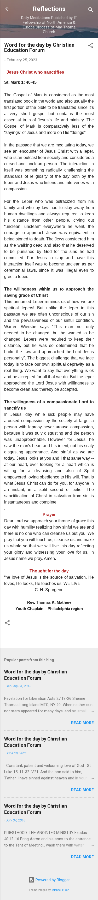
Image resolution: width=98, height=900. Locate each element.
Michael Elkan (60, 890)
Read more (82, 722)
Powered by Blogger (52, 880)
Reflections (49, 9)
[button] (91, 46)
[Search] (91, 11)
